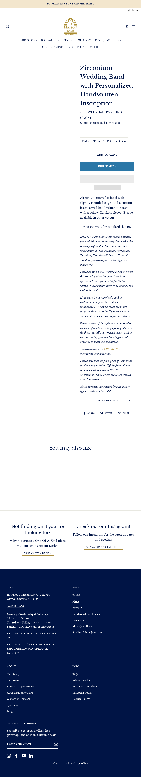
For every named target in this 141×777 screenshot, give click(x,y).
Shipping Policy (82, 692)
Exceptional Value (83, 47)
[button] (107, 179)
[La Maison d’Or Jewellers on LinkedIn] (31, 756)
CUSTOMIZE (107, 166)
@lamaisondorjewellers (103, 547)
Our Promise (52, 47)
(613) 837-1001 (15, 605)
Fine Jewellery (108, 40)
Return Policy (81, 699)
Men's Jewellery (82, 626)
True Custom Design (37, 553)
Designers (66, 40)
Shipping (86, 122)
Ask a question (107, 400)
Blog (10, 711)
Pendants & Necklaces (86, 614)
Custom (84, 40)
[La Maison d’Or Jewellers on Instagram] (9, 756)
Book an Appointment (21, 686)
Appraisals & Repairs (20, 692)
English (129, 10)
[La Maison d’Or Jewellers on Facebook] (16, 756)
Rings (75, 601)
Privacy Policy (81, 680)
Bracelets (78, 620)
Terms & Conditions (84, 686)
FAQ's (75, 674)
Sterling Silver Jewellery (87, 632)
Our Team (13, 680)
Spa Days (12, 705)
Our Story (28, 40)
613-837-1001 (112, 349)
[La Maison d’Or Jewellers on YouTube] (24, 756)
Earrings (77, 607)
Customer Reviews (18, 699)
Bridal (47, 40)
